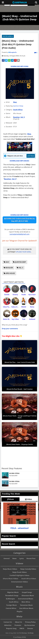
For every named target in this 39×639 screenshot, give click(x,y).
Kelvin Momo (7, 319)
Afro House (10, 273)
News (14, 558)
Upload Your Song (23, 252)
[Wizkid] (24, 301)
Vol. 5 (20, 268)
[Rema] (32, 301)
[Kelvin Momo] (7, 313)
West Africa (26, 602)
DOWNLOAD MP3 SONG (19, 66)
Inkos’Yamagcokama (10, 307)
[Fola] (24, 313)
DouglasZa (13, 52)
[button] (3, 60)
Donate (30, 628)
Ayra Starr (32, 294)
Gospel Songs (27, 592)
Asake (23, 294)
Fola (23, 319)
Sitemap (24, 633)
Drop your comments (10, 329)
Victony (15, 294)
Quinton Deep (18, 106)
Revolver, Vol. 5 (19, 117)
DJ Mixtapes (10, 599)
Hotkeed (32, 319)
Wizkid (23, 307)
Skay (15, 102)
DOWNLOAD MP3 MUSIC (19, 161)
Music (11, 499)
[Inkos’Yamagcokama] (7, 301)
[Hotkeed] (32, 313)
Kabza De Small (16, 307)
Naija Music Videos (10, 569)
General (7, 558)
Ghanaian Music (28, 596)
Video (29, 499)
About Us (18, 622)
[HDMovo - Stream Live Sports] (19, 151)
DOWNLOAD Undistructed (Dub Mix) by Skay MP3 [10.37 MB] (20, 220)
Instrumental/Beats (25, 599)
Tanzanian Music (26, 605)
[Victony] (15, 289)
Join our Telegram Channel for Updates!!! (19, 240)
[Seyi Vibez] (15, 313)
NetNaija (31, 633)
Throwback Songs (11, 596)
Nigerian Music (13, 592)
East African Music (26, 608)
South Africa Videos (28, 579)
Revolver (9, 268)
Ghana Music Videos (10, 579)
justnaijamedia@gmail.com (19, 234)
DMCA (22, 628)
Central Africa (11, 608)
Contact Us (8, 622)
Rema (32, 307)
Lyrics (21, 558)
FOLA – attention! (20, 528)
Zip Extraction (29, 625)
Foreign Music (11, 605)
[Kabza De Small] (15, 301)
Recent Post (31, 558)
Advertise (7, 625)
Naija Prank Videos (19, 572)
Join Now (30, 156)
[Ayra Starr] (32, 289)
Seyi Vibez (15, 319)
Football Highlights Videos (19, 575)
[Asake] (24, 289)
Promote (18, 625)
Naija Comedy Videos (28, 569)
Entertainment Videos (19, 582)
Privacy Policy (30, 622)
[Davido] (7, 289)
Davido (6, 294)
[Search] (36, 2)
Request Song (11, 628)
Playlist (19, 612)
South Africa (8, 36)
